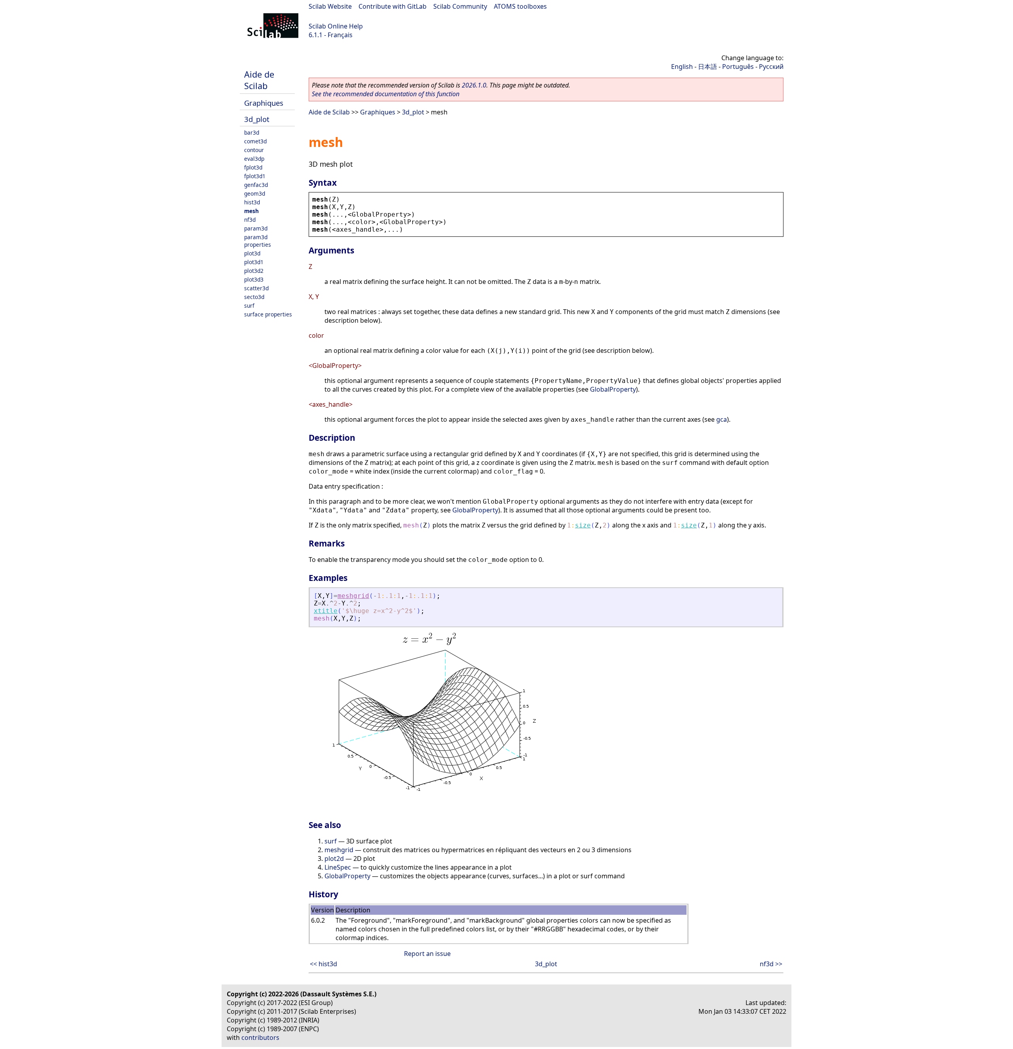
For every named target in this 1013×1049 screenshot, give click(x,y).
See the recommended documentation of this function (385, 93)
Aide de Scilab (259, 80)
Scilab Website (330, 6)
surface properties (268, 314)
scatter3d (256, 288)
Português (738, 66)
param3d (255, 228)
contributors (260, 1037)
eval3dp (254, 158)
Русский (771, 66)
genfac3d (256, 184)
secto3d (254, 297)
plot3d (252, 253)
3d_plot (256, 119)
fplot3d (253, 167)
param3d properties (257, 240)
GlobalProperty (613, 389)
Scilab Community (460, 6)
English (682, 66)
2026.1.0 (474, 85)
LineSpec (337, 867)
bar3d (251, 132)
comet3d (255, 141)
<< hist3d (323, 964)
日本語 (707, 66)
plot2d (334, 858)
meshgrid (353, 596)
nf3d (250, 219)
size (583, 525)
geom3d (254, 193)
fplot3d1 (255, 176)
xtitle (326, 611)
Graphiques (263, 103)
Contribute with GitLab (393, 6)
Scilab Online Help (336, 26)
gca (721, 419)
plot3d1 (254, 262)
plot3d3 (254, 279)
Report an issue (427, 953)
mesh (251, 211)
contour (254, 150)
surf (249, 305)
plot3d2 (254, 270)
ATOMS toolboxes (520, 6)
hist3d (252, 202)
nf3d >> (771, 964)
